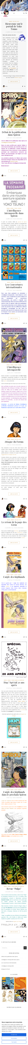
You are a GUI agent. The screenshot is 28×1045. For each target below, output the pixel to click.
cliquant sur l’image (17, 921)
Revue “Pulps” (14, 888)
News (8, 129)
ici (6, 699)
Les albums (12, 313)
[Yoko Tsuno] (14, 5)
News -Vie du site (14, 21)
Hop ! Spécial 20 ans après (14, 684)
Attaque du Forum (14, 441)
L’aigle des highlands (14, 576)
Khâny (8, 389)
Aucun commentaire (18, 32)
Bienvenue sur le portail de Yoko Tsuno (14, 26)
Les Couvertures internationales (14, 286)
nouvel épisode (12, 589)
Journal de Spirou (22, 221)
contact (23, 537)
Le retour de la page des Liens (14, 523)
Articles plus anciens (9, 942)
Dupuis (7, 586)
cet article (22, 709)
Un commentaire (17, 580)
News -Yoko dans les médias (16, 680)
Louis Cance (21, 701)
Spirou (14, 802)
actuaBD (21, 836)
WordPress (20, 532)
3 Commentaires (17, 372)
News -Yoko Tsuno (16, 129)
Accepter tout (14, 1034)
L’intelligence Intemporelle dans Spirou (14, 213)
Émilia (7, 386)
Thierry (5, 498)
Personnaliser (14, 1038)
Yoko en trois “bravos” (7, 808)
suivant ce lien (14, 161)
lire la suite (14, 81)
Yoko (6, 86)
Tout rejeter (14, 1042)
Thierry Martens (20, 909)
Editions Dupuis (18, 77)
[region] (14, 1032)
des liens (16, 530)
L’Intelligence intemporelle (8, 142)
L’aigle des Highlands (6, 800)
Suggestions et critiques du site (8, 454)
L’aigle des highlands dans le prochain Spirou (14, 793)
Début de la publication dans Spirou (14, 133)
